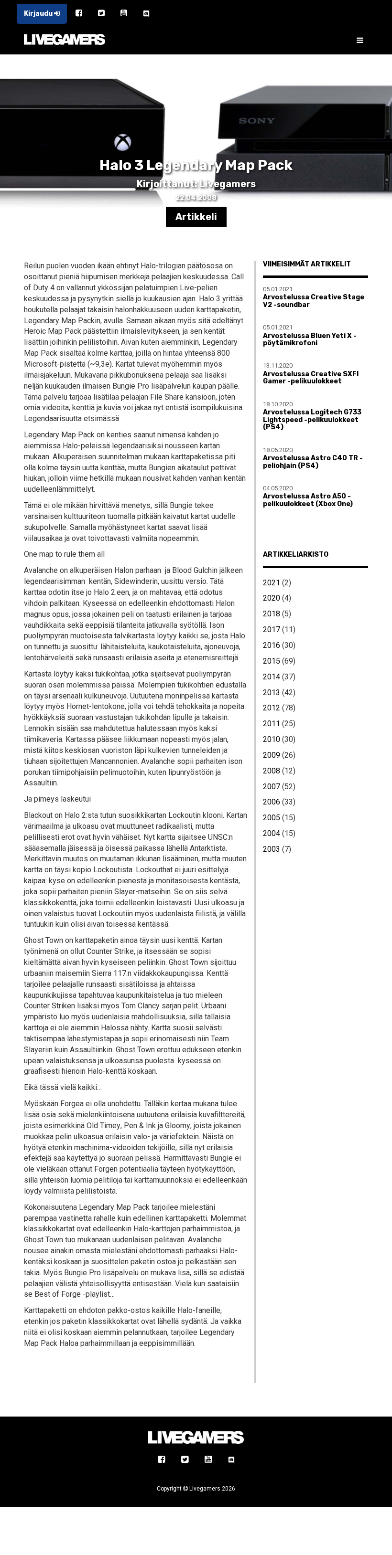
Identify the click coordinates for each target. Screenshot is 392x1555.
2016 (271, 645)
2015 (271, 661)
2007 (271, 786)
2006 (271, 801)
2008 (271, 770)
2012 (271, 707)
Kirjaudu (39, 14)
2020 (271, 598)
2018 (271, 613)
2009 (271, 755)
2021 (271, 582)
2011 (271, 723)
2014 (271, 676)
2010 (271, 739)
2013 (271, 692)
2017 (271, 629)
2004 (271, 833)
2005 (271, 817)
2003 (271, 849)
